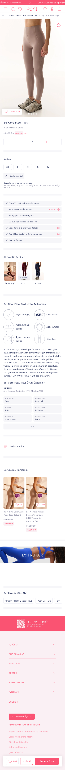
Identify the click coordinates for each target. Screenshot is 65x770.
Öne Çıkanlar (16, 654)
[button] (29, 114)
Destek (13, 673)
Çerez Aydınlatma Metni (21, 737)
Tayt (3, 15)
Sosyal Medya (16, 682)
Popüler (13, 645)
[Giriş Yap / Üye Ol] (52, 9)
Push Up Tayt (44, 601)
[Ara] (13, 9)
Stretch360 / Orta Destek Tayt (23, 15)
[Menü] (5, 9)
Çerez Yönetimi (16, 752)
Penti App (14, 692)
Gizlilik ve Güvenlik (18, 742)
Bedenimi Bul (16, 176)
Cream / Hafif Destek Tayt (18, 601)
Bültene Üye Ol (23, 716)
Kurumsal (14, 663)
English (13, 702)
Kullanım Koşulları (18, 747)
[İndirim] (20, 9)
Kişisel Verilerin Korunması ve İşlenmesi (28, 731)
